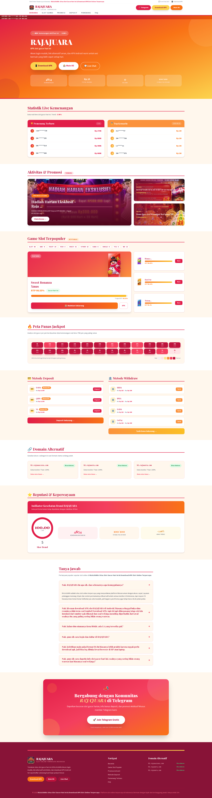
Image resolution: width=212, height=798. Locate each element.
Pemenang (86, 13)
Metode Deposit (114, 775)
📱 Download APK (177, 2)
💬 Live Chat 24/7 (163, 2)
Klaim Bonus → (40, 219)
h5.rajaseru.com (154, 767)
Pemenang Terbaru (115, 778)
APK (123, 305)
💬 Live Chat (90, 65)
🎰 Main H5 (68, 65)
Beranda (33, 13)
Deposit (73, 13)
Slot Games (47, 13)
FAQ (96, 13)
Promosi (61, 13)
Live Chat (64, 779)
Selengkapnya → (142, 193)
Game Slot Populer (115, 767)
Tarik (179, 389)
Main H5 (176, 7)
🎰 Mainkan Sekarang (74, 305)
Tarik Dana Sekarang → (146, 431)
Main (178, 261)
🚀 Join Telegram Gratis (106, 720)
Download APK (161, 7)
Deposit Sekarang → (65, 420)
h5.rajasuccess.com (156, 763)
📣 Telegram (143, 7)
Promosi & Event (114, 771)
